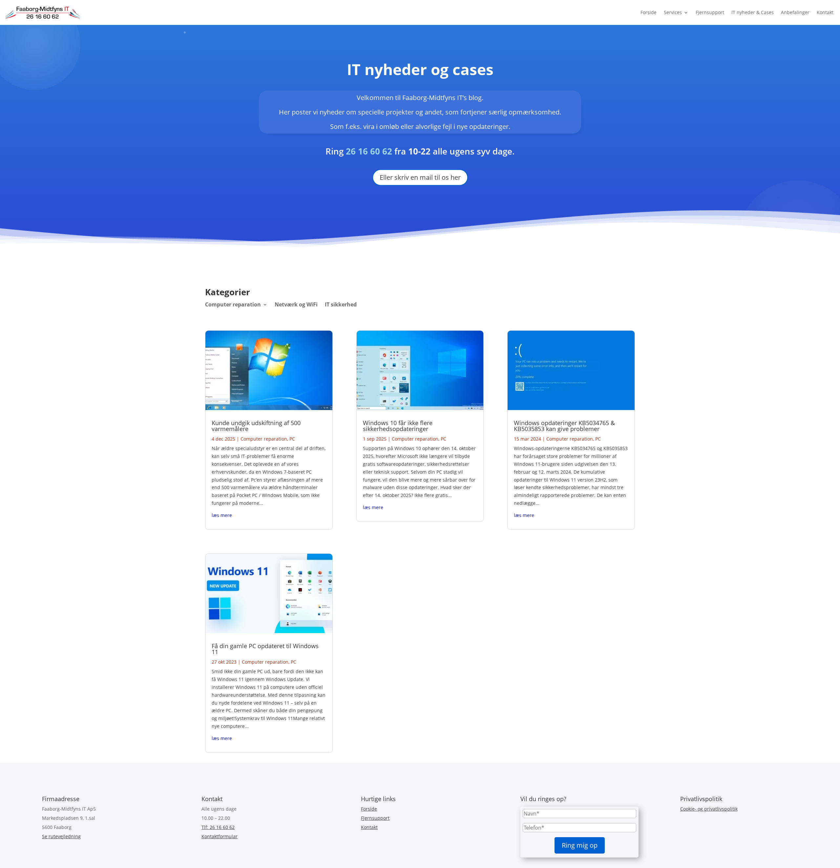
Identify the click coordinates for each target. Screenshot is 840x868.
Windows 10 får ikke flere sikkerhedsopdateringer (397, 426)
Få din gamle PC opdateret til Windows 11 (265, 649)
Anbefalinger (795, 12)
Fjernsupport (710, 12)
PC (292, 439)
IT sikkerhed (341, 305)
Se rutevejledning (61, 836)
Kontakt (825, 12)
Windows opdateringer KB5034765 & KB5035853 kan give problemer (564, 426)
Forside (648, 12)
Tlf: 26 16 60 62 (218, 827)
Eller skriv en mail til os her (420, 177)
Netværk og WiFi (296, 305)
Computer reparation (233, 305)
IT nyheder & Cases (752, 12)
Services (673, 12)
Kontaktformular (219, 836)
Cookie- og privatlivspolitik (709, 809)
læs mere (222, 515)
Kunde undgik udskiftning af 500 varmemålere (256, 426)
